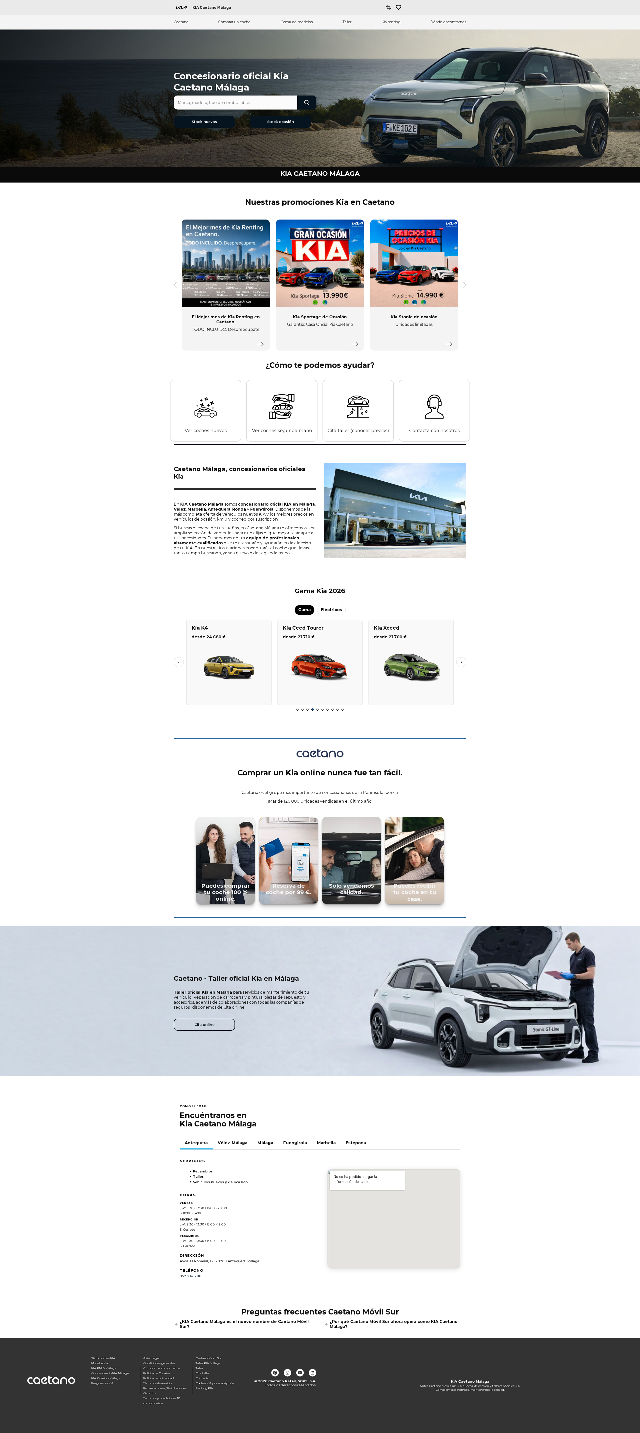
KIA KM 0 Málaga (103, 1368)
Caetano (181, 22)
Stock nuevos (204, 122)
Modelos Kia (99, 1363)
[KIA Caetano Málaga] (181, 8)
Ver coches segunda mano (282, 430)
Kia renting (391, 22)
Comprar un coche (234, 22)
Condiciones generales (159, 1363)
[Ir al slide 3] (307, 709)
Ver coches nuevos (206, 430)
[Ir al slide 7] (327, 709)
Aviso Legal (151, 1358)
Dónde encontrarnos (448, 22)
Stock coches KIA (103, 1358)
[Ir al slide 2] (302, 709)
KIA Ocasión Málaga (105, 1378)
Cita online (204, 1024)
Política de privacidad (158, 1378)
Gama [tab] (304, 609)
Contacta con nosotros (434, 430)
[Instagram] (287, 1372)
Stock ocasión (280, 122)
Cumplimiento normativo (162, 1368)
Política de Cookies (156, 1373)
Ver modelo (229, 698)
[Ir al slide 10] (342, 709)
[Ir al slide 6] (322, 709)
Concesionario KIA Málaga (110, 1373)
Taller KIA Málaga (208, 1363)
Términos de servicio (157, 1383)
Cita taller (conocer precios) (358, 430)
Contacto (202, 1378)
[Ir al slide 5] (317, 709)
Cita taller (203, 1373)
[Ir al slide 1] (297, 709)
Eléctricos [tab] (331, 609)
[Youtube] (300, 1372)
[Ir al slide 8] (332, 709)
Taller (347, 22)
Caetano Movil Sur (209, 1358)
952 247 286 (190, 1276)
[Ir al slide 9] (337, 709)
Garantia (149, 1393)
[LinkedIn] (312, 1372)
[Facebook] (275, 1372)
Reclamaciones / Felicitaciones (164, 1388)
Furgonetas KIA (102, 1383)
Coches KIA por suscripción (215, 1383)
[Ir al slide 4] (312, 709)
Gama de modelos (296, 22)
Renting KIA (204, 1388)
